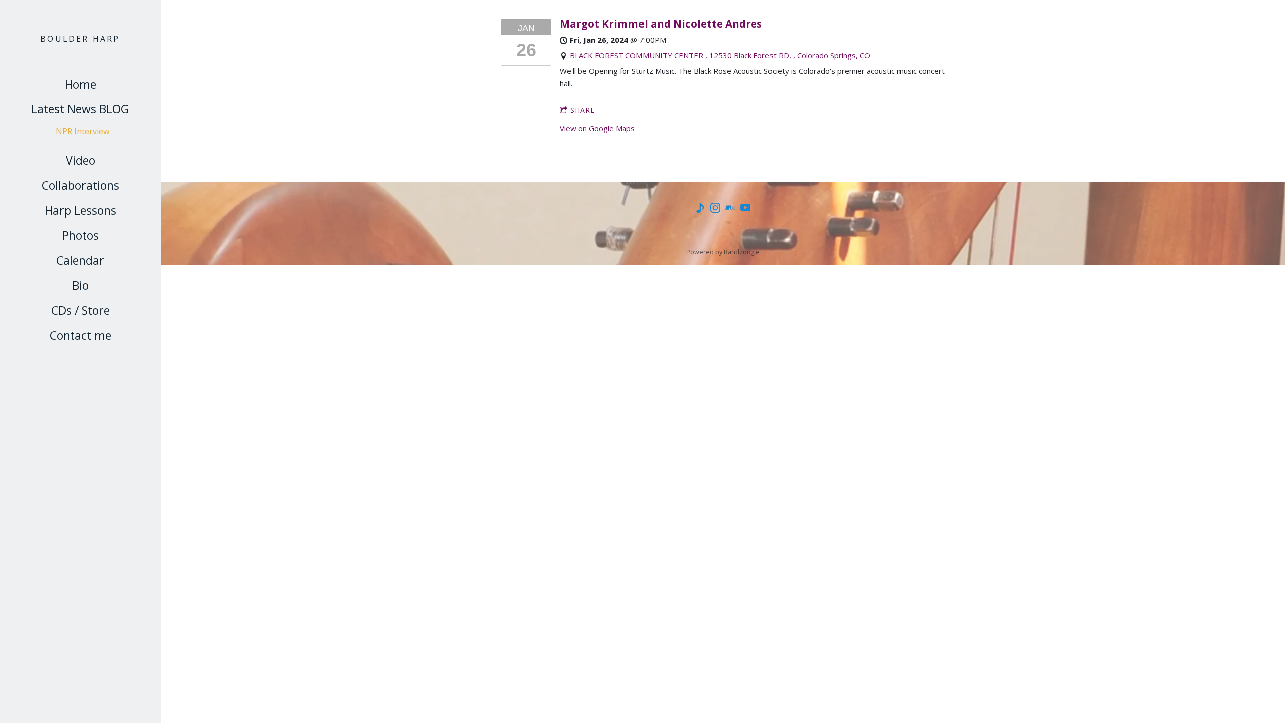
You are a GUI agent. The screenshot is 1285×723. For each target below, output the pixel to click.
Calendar (80, 260)
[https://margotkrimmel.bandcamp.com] (700, 209)
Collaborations (80, 185)
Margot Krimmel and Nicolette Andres (661, 24)
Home (80, 84)
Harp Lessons (80, 210)
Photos (80, 235)
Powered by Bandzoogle (723, 252)
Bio (80, 285)
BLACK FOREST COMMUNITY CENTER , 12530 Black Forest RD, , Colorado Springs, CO (720, 55)
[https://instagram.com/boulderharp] (715, 209)
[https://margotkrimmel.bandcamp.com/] (730, 209)
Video (80, 160)
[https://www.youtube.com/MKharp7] (745, 209)
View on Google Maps (597, 128)
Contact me (80, 335)
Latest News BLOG (80, 109)
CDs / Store (80, 310)
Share (582, 110)
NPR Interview (82, 131)
